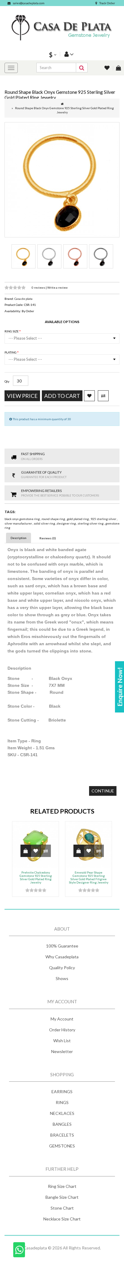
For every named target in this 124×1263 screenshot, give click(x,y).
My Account (62, 1018)
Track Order (107, 3)
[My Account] (68, 54)
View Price (22, 395)
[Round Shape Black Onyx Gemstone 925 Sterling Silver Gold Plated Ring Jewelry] (62, 179)
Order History (62, 1029)
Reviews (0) (47, 538)
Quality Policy (62, 967)
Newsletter (62, 1051)
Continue (102, 790)
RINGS (62, 1102)
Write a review (57, 287)
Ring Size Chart (62, 1186)
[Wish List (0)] (107, 68)
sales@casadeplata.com (29, 3)
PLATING (11, 352)
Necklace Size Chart (62, 1218)
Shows (62, 978)
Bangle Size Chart (62, 1197)
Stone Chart (62, 1208)
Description (18, 538)
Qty (7, 381)
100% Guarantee (62, 945)
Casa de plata (23, 298)
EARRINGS (62, 1091)
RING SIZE (12, 331)
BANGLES (62, 1124)
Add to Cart (62, 395)
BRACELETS (62, 1135)
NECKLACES (62, 1113)
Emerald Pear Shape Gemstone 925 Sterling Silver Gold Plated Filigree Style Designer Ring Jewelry (88, 877)
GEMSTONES (62, 1145)
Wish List (62, 1040)
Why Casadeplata (62, 956)
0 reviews (39, 287)
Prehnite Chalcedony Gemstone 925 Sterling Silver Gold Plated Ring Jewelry (36, 877)
